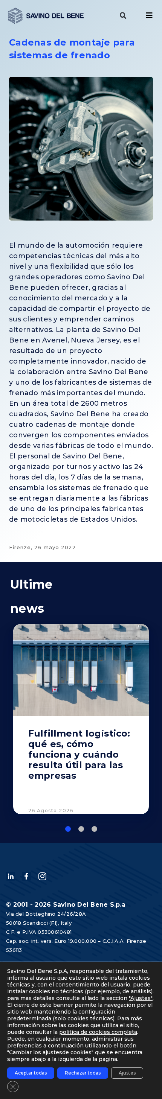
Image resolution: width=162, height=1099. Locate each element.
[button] (123, 16)
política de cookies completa (98, 1032)
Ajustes (127, 1073)
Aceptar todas (31, 1073)
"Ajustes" (141, 998)
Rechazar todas (83, 1073)
